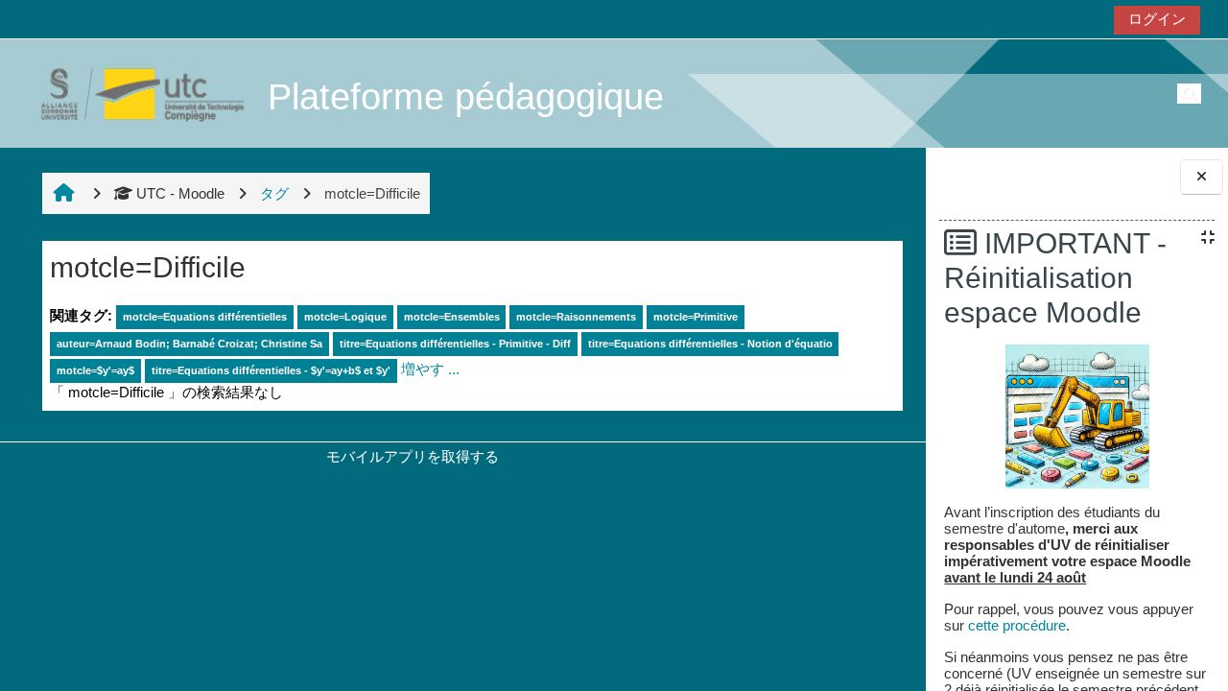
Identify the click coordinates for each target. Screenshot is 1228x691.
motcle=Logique (345, 316)
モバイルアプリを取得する (412, 456)
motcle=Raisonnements (576, 316)
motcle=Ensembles (452, 316)
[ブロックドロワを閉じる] (1201, 177)
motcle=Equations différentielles (205, 316)
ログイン (1157, 19)
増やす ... (430, 369)
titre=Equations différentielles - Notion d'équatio (710, 343)
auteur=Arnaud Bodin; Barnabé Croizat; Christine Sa (189, 343)
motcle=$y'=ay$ (95, 370)
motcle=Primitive (695, 316)
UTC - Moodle (180, 193)
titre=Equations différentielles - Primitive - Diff (455, 343)
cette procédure (1017, 625)
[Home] (132, 92)
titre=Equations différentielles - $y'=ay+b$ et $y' (271, 370)
